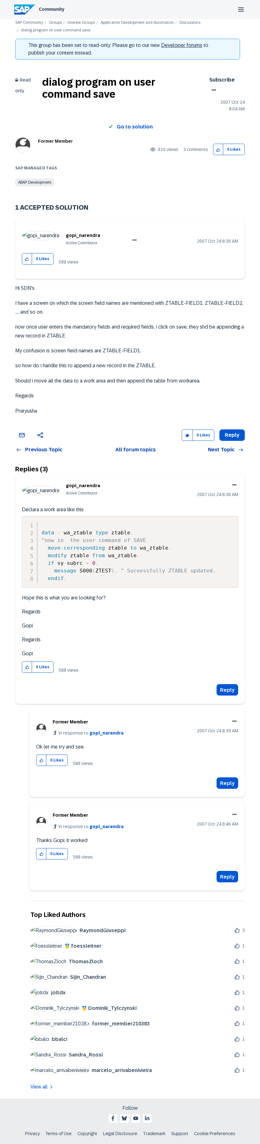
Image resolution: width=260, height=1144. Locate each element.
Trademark (154, 1133)
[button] (218, 149)
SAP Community (29, 23)
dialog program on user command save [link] (55, 30)
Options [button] (212, 90)
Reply (227, 690)
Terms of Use (58, 1133)
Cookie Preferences (214, 1133)
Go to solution (135, 126)
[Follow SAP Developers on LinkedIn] (147, 1118)
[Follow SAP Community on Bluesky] (124, 1118)
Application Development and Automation (137, 23)
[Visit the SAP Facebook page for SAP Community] (112, 1118)
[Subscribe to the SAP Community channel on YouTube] (135, 1118)
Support (179, 1133)
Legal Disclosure (120, 1133)
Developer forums (181, 45)
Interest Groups (81, 23)
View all (39, 1086)
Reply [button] (232, 435)
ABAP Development (34, 182)
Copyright (87, 1133)
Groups (55, 23)
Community (51, 9)
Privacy (32, 1133)
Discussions (189, 23)
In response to (91, 732)
